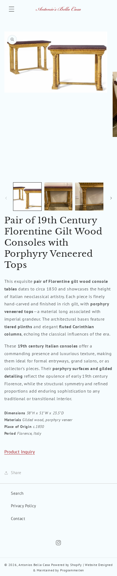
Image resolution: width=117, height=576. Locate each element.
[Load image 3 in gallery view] (89, 197)
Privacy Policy (23, 505)
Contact (18, 518)
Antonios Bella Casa (34, 565)
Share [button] (16, 472)
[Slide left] (6, 198)
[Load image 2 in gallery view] (58, 197)
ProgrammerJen (72, 570)
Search (17, 493)
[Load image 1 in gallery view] (27, 197)
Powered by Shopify (66, 565)
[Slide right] (111, 198)
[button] (11, 9)
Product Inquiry (19, 452)
